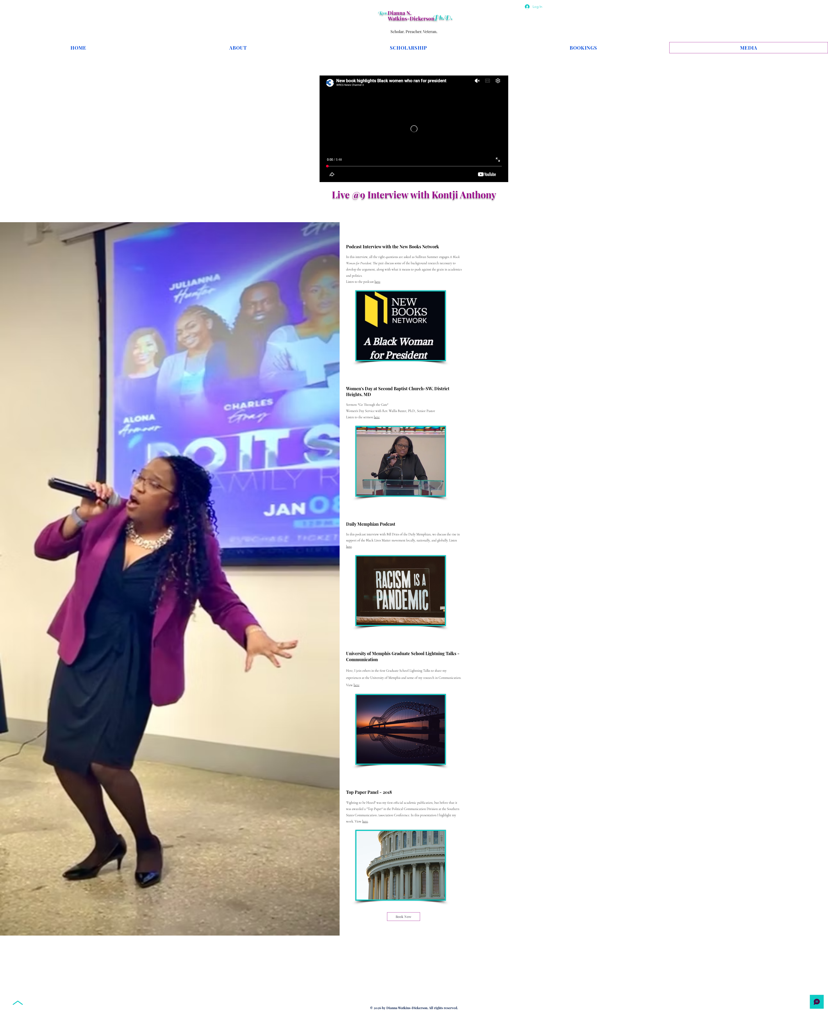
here (377, 282)
